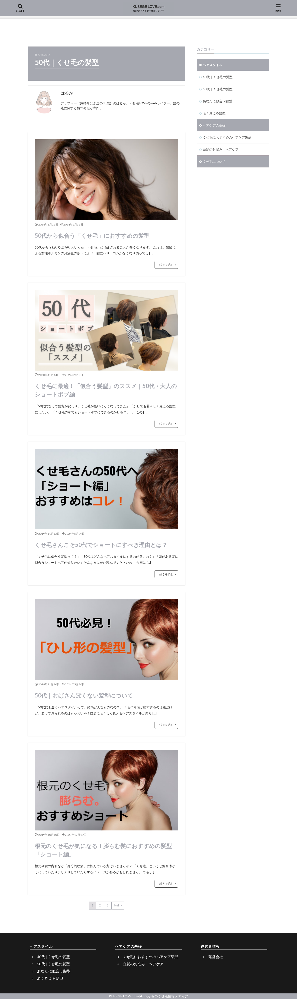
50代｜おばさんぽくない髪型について (84, 695)
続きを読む (166, 264)
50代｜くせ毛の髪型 (217, 89)
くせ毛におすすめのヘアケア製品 (227, 137)
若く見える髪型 (214, 113)
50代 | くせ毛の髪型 (53, 964)
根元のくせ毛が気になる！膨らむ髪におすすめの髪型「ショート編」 (103, 849)
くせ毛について (214, 161)
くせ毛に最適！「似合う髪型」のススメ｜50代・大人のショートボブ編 (106, 390)
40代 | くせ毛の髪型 (53, 956)
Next (116, 905)
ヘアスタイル (212, 65)
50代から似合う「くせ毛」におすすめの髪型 (92, 235)
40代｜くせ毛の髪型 (217, 77)
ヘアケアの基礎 (214, 125)
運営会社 (215, 956)
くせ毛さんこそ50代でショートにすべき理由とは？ (101, 544)
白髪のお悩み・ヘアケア (221, 149)
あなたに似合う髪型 (217, 101)
